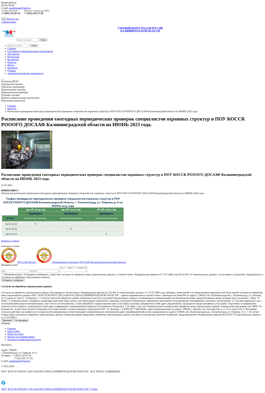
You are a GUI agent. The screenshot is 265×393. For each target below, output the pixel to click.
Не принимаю (21, 320)
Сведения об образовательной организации (30, 51)
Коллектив (13, 59)
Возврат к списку (10, 241)
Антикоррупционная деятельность (25, 73)
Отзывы (11, 70)
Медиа (10, 65)
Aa (3, 19)
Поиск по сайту (15, 334)
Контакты (12, 68)
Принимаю (7, 320)
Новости (11, 62)
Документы (13, 54)
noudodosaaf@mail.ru (19, 8)
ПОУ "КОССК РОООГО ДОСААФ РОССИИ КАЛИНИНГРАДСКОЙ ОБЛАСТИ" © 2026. (49, 389)
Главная (11, 48)
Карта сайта (13, 331)
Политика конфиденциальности (24, 339)
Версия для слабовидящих (21, 337)
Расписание (13, 56)
